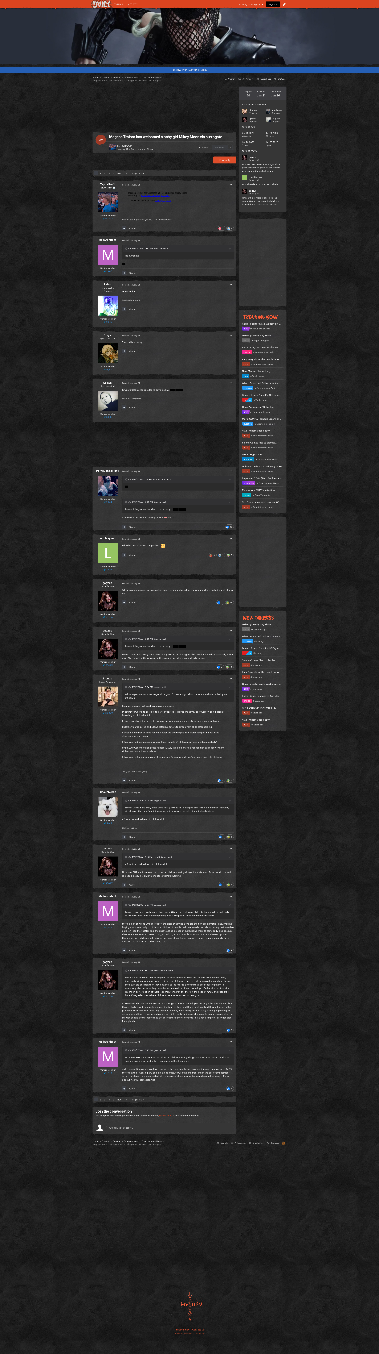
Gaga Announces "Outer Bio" (258, 406)
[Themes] (284, 4)
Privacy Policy (182, 1329)
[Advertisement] (164, 107)
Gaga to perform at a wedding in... (261, 323)
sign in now (165, 1115)
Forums (118, 4)
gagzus (253, 118)
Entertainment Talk (264, 352)
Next (119, 173)
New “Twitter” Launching (256, 371)
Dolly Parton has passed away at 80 (262, 466)
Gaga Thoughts (261, 340)
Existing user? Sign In (250, 4)
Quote (132, 228)
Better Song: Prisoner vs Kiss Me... (261, 347)
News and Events (261, 328)
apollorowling (279, 109)
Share (204, 147)
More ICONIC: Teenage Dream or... (261, 418)
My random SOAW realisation (258, 490)
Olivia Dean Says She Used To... (259, 707)
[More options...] (231, 184)
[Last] (126, 173)
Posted (131, 184)
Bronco (253, 109)
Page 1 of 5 (137, 173)
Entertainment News (142, 149)
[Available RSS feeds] (283, 1143)
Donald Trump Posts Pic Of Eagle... (261, 394)
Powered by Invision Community (189, 1333)
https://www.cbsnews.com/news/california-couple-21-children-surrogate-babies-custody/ (169, 741)
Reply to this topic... (122, 1127)
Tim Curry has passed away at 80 (260, 502)
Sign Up (273, 4)
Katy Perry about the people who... (261, 359)
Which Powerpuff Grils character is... (262, 383)
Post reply (224, 160)
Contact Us (198, 1329)
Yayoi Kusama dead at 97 (256, 430)
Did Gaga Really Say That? (256, 335)
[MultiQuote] (124, 228)
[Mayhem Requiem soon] (189, 36)
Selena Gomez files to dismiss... (259, 442)
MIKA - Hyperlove (252, 454)
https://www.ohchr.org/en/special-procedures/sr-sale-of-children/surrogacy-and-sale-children (172, 756)
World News (258, 376)
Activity (133, 4)
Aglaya (276, 118)
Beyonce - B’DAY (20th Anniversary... (262, 478)
